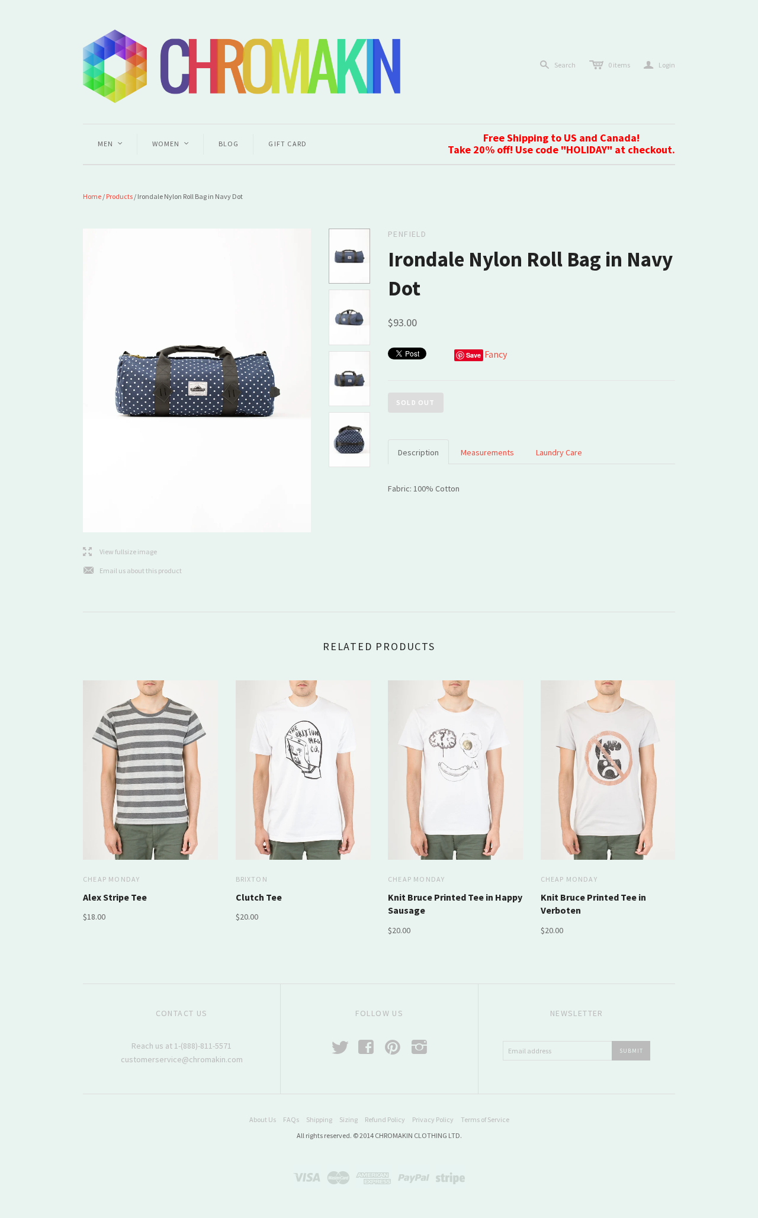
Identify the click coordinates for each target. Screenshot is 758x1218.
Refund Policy (385, 1119)
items (619, 64)
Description (418, 452)
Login (659, 64)
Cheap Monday (111, 879)
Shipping (319, 1119)
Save (473, 355)
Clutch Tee (259, 897)
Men (111, 143)
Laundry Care (559, 452)
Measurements (487, 452)
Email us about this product (132, 571)
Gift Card (287, 143)
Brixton (252, 879)
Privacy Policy (433, 1119)
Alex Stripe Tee (115, 897)
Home (92, 196)
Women (171, 143)
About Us (262, 1119)
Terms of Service (485, 1119)
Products (119, 196)
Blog (229, 143)
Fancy (495, 354)
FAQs (291, 1119)
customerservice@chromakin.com (182, 1059)
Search (565, 64)
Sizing (348, 1119)
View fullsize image (120, 552)
